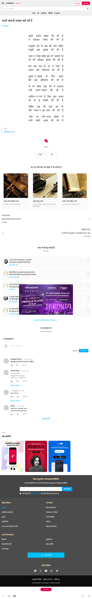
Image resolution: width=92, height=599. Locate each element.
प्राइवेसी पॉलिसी (36, 579)
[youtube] (46, 571)
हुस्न (52, 154)
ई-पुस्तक (57, 13)
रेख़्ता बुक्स (5, 549)
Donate (78, 3)
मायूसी (40, 154)
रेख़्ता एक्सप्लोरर (51, 526)
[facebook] (35, 571)
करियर (48, 521)
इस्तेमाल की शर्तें (47, 579)
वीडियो (50, 13)
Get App (85, 3)
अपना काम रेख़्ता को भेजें (10, 526)
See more (46, 418)
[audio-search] (88, 9)
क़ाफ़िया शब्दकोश (7, 512)
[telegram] (57, 571)
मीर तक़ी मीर (5, 26)
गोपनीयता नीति (35, 493)
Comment (83, 351)
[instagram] (51, 571)
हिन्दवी (4, 539)
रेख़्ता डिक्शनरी (7, 544)
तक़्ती (3, 517)
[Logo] (9, 3)
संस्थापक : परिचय (51, 512)
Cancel (75, 351)
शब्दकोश (44, 13)
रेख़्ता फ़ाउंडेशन (51, 507)
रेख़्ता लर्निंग (49, 544)
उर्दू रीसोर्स (5, 521)
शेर (38, 13)
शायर (34, 13)
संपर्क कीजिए (50, 517)
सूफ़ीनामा (49, 539)
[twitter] (40, 571)
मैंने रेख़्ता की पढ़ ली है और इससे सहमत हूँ (40, 493)
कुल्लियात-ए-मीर (9, 132)
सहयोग (4, 507)
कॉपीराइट (57, 579)
